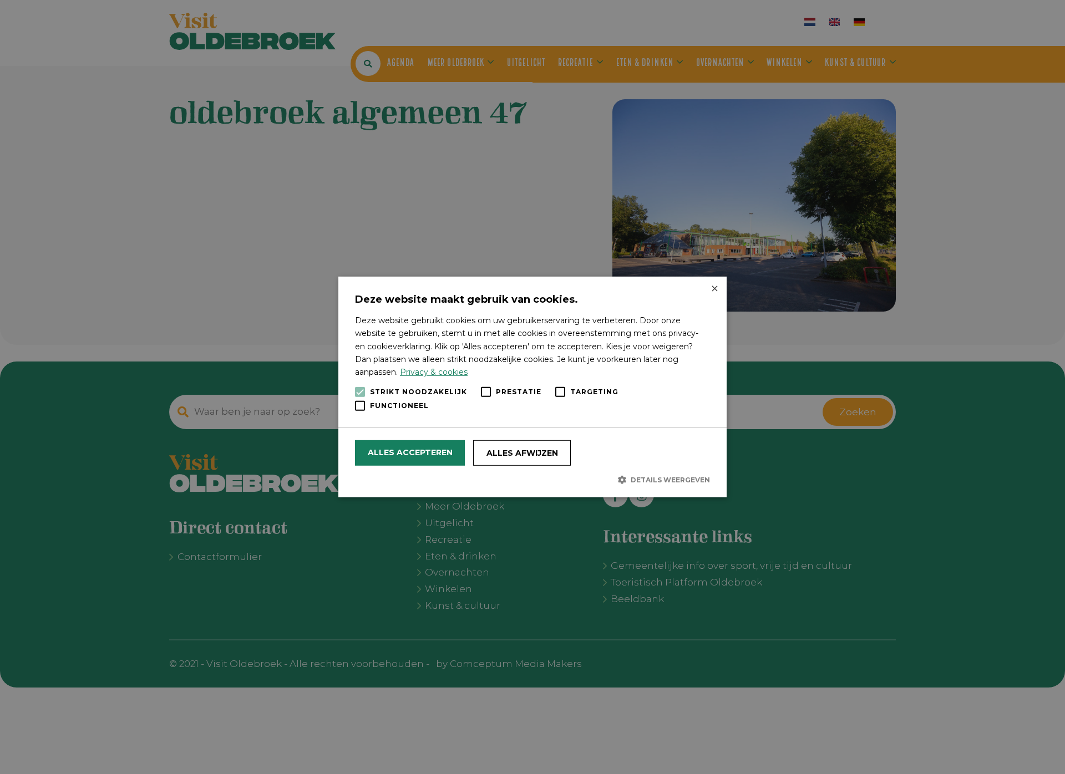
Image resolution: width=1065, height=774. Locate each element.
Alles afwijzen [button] (522, 453)
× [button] (714, 289)
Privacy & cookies (434, 372)
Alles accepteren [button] (410, 452)
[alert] (532, 387)
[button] (532, 479)
